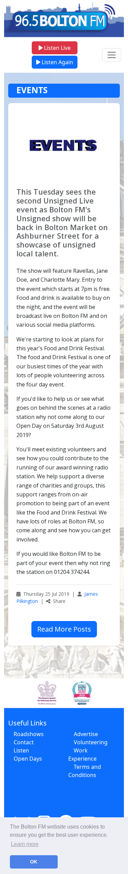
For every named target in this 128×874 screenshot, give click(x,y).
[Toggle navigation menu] (111, 55)
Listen (21, 750)
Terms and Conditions (84, 771)
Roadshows (29, 734)
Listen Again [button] (56, 62)
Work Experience (82, 754)
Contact (24, 742)
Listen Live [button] (57, 48)
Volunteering (91, 742)
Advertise (86, 734)
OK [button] (33, 861)
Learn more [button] (25, 844)
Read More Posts (64, 629)
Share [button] (59, 601)
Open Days (28, 758)
